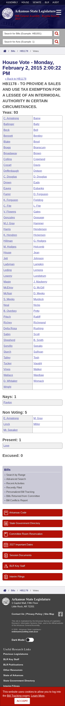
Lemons (38, 270)
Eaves (7, 188)
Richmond (40, 322)
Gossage (39, 217)
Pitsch (7, 316)
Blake (7, 141)
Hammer (39, 223)
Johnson (39, 258)
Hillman (8, 240)
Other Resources (12, 670)
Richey (8, 322)
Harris (7, 229)
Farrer (7, 194)
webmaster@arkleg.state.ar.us (25, 632)
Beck (7, 130)
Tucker (8, 363)
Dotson (38, 170)
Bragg (7, 147)
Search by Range (15, 474)
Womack (39, 381)
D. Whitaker (10, 381)
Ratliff (37, 316)
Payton (8, 402)
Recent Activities (15, 483)
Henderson (40, 229)
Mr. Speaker (11, 430)
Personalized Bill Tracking (20, 491)
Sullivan (38, 351)
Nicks (37, 305)
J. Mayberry (40, 281)
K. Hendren (10, 235)
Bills (13, 51)
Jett (6, 258)
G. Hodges (40, 240)
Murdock (39, 299)
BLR (47, 2)
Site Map (49, 614)
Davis (37, 165)
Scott (37, 334)
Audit (55, 2)
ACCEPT (22, 700)
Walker (38, 369)
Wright (7, 386)
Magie (7, 281)
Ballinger (9, 124)
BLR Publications (13, 664)
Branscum (40, 147)
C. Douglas (10, 176)
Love (6, 445)
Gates (37, 211)
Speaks (38, 345)
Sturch (7, 351)
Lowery (8, 275)
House (25, 2)
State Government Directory (19, 680)
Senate (37, 2)
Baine (37, 118)
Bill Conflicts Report (17, 500)
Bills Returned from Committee (23, 496)
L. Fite (37, 205)
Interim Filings (11, 686)
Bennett (8, 135)
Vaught (38, 363)
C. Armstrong (11, 118)
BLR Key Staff (11, 659)
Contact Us (18, 614)
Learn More (37, 695)
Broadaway (10, 153)
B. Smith (39, 340)
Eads (37, 182)
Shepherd (9, 340)
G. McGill (39, 287)
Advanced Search (16, 479)
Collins (8, 159)
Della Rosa (10, 328)
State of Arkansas (13, 675)
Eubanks (39, 188)
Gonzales (9, 217)
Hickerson (40, 235)
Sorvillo (8, 345)
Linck (7, 424)
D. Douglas (40, 176)
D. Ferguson (41, 194)
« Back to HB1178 (15, 78)
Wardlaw (39, 375)
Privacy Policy (34, 614)
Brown (37, 153)
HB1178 (24, 51)
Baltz (37, 124)
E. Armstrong (11, 418)
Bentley (38, 135)
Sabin (7, 334)
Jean (36, 252)
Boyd (37, 141)
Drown (7, 182)
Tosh (36, 357)
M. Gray (38, 418)
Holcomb (39, 246)
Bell (36, 130)
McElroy (8, 287)
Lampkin (39, 264)
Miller (37, 424)
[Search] (57, 33)
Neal (6, 305)
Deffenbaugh (11, 170)
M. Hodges (10, 246)
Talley (7, 357)
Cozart (7, 165)
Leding (8, 270)
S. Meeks (9, 299)
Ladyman (9, 264)
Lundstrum (40, 275)
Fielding (38, 200)
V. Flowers (10, 211)
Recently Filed (14, 487)
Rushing (39, 328)
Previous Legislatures (15, 654)
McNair (8, 293)
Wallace (8, 375)
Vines (7, 369)
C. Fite (7, 205)
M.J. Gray (9, 223)
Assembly (12, 2)
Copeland (39, 159)
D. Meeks (39, 293)
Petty (37, 310)
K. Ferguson (11, 200)
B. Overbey (10, 310)
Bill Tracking (14, 695)
